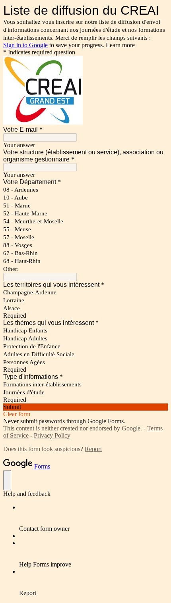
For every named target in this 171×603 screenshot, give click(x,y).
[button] (85, 407)
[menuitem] (93, 518)
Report (93, 449)
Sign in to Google (25, 45)
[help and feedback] (7, 480)
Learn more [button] (120, 45)
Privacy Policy (52, 435)
